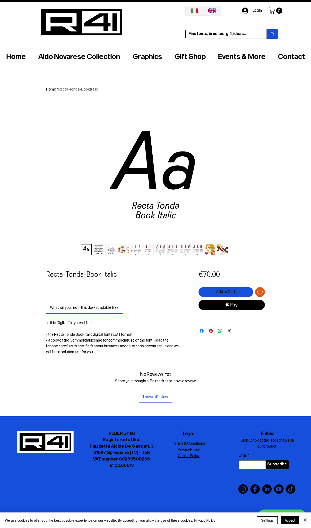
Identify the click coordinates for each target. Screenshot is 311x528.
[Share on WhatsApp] (220, 331)
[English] (212, 10)
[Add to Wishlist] (260, 292)
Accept (290, 520)
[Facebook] (255, 489)
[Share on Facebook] (202, 331)
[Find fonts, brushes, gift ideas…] (272, 34)
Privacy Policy (204, 520)
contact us (158, 346)
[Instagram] (243, 489)
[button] (276, 11)
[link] (84, 307)
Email (243, 456)
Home (51, 89)
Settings (267, 520)
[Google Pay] (232, 318)
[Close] (305, 520)
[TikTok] (290, 489)
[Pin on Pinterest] (211, 331)
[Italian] (194, 10)
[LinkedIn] (267, 489)
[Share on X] (229, 331)
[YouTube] (279, 489)
